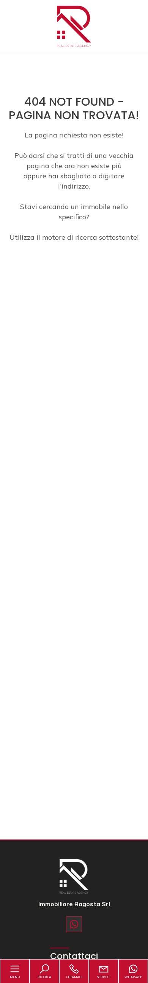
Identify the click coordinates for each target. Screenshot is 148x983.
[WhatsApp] (74, 924)
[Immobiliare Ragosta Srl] (74, 25)
